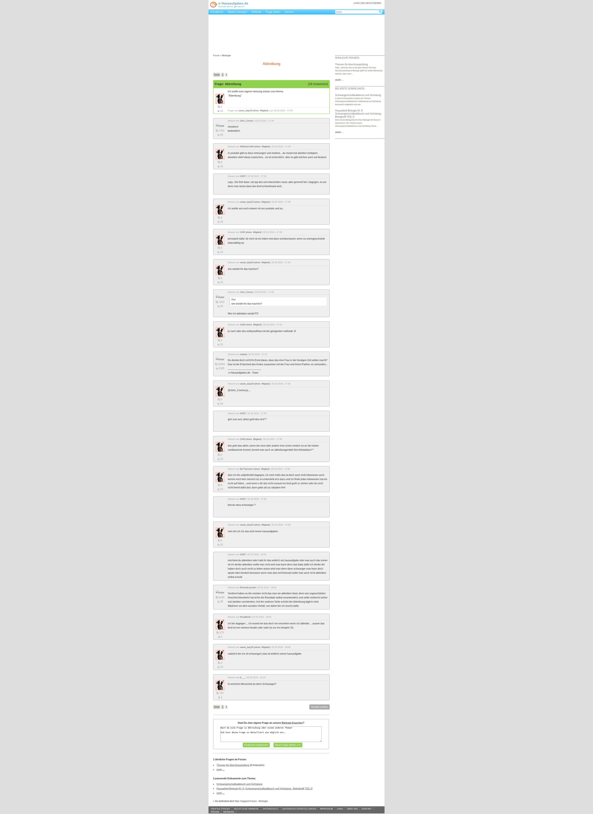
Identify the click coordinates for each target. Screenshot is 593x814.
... (339, 80)
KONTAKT (367, 809)
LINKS (340, 809)
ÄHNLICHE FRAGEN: (347, 57)
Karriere (289, 12)
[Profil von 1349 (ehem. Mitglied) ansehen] (220, 239)
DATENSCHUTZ (270, 809)
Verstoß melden (319, 707)
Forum (216, 55)
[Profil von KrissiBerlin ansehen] (220, 624)
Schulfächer (216, 12)
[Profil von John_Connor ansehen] (220, 125)
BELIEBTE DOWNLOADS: (350, 88)
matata (243, 354)
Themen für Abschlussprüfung (233, 765)
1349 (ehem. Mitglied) (250, 232)
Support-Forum (248, 801)
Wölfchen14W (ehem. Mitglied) (255, 146)
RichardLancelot (248, 587)
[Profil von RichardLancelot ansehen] (220, 592)
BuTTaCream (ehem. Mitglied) (254, 469)
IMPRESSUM (326, 809)
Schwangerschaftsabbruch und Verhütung (239, 784)
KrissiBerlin (245, 617)
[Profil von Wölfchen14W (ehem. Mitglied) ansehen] (220, 154)
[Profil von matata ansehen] (220, 359)
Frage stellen (273, 12)
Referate (256, 12)
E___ (242, 677)
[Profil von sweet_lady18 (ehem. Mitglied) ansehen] (220, 98)
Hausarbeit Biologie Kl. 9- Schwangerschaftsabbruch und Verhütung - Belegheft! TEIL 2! (265, 788)
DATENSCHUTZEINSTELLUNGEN (299, 809)
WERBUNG (228, 812)
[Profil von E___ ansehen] (220, 685)
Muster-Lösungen (237, 12)
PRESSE (215, 812)
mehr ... (221, 769)
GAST (243, 176)
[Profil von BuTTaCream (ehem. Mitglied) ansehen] (220, 477)
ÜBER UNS (352, 809)
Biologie (263, 801)
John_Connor (246, 120)
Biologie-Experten (292, 723)
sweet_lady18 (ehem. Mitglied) (253, 110)
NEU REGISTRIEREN (371, 3)
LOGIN (356, 3)
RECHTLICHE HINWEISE (246, 809)
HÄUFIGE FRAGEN (220, 809)
